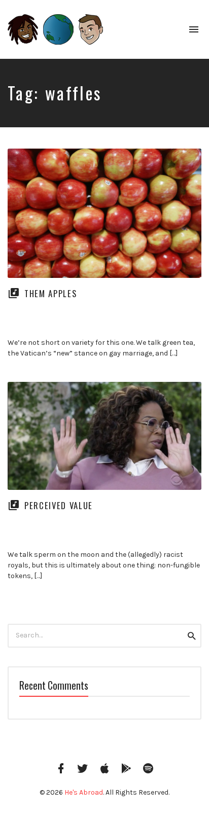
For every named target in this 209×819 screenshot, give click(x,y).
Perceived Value (58, 505)
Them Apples (50, 293)
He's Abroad (83, 792)
